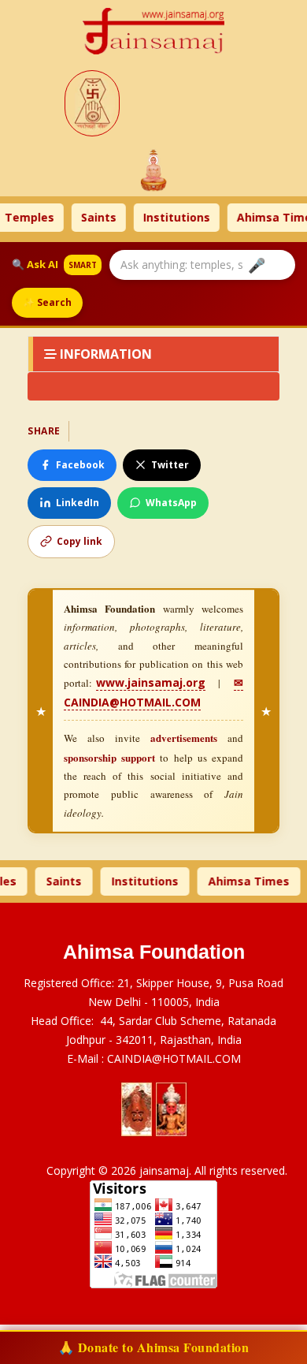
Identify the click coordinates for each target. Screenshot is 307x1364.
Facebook (80, 464)
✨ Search (47, 302)
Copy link (79, 541)
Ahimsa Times (248, 217)
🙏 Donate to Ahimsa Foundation (154, 1347)
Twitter (170, 464)
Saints (69, 217)
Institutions (147, 217)
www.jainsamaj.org (150, 682)
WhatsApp (171, 502)
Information (104, 354)
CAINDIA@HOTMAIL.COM (174, 1058)
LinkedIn (77, 502)
